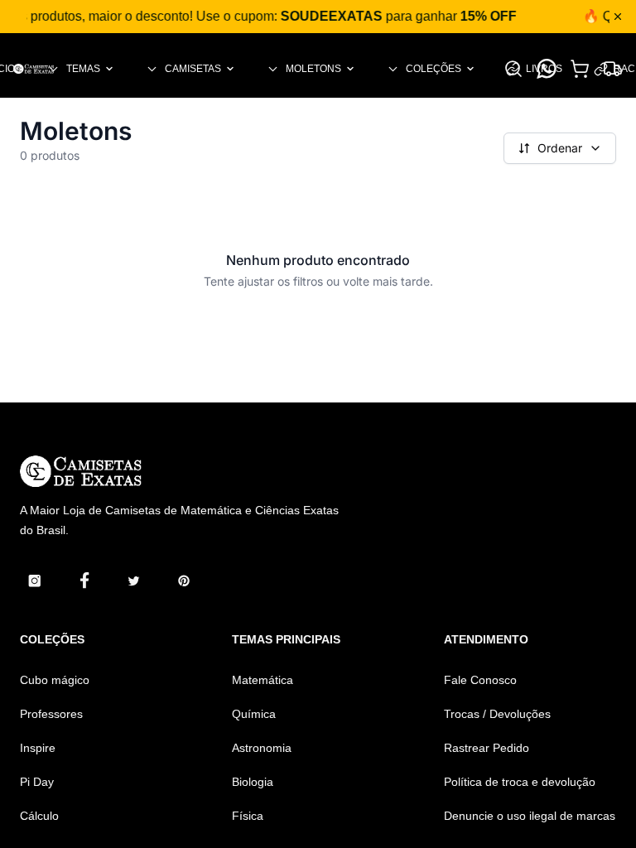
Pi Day (37, 781)
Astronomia (262, 747)
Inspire (37, 747)
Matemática (262, 680)
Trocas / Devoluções (497, 713)
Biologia (252, 781)
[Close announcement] (617, 16)
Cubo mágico (54, 680)
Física (247, 815)
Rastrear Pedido (486, 747)
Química (254, 713)
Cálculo (39, 815)
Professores (51, 713)
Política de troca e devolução (519, 781)
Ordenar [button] (559, 148)
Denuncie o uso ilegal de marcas (529, 815)
